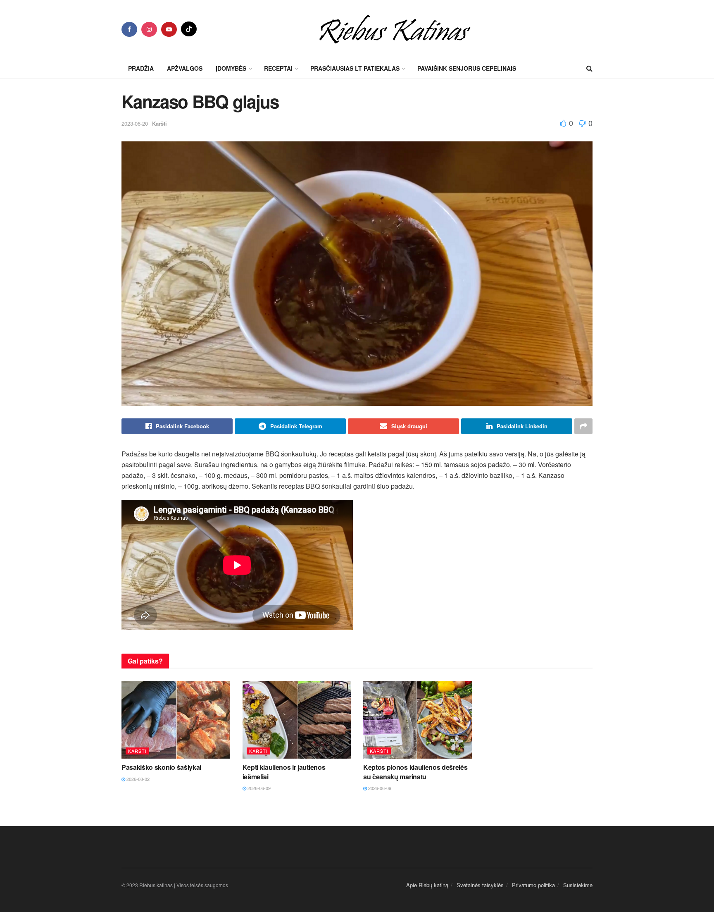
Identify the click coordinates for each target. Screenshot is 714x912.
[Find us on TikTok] (189, 28)
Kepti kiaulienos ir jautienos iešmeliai (284, 771)
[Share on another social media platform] (583, 426)
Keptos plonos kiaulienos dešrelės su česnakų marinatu (415, 771)
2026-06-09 (258, 788)
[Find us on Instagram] (149, 29)
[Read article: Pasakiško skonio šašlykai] (175, 720)
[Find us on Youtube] (169, 29)
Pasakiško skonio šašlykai (161, 767)
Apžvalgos (184, 68)
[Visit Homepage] (394, 28)
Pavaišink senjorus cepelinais (466, 68)
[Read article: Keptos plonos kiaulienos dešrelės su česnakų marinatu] (417, 720)
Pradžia (141, 68)
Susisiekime (578, 885)
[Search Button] (589, 68)
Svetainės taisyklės (480, 885)
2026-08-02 (137, 779)
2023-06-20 (134, 123)
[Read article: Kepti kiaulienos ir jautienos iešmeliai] (297, 720)
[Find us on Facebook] (129, 29)
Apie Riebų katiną (427, 885)
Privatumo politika (533, 885)
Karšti (159, 123)
